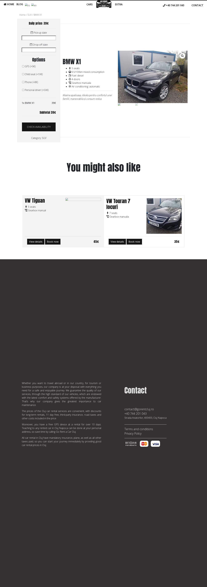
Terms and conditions (138, 429)
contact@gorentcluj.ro (139, 409)
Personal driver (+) (36, 90)
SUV (30, 14)
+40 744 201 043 (135, 414)
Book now (52, 241)
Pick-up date (40, 32)
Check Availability (39, 127)
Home (10, 4)
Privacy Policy (133, 433)
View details (35, 241)
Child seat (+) (33, 74)
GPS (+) (30, 66)
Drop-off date (40, 44)
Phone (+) (31, 82)
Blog (20, 4)
